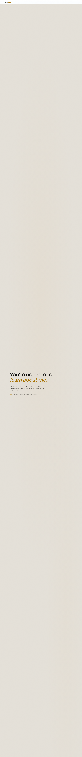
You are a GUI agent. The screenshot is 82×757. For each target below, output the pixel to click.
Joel (8, 2)
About (61, 2)
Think (58, 2)
